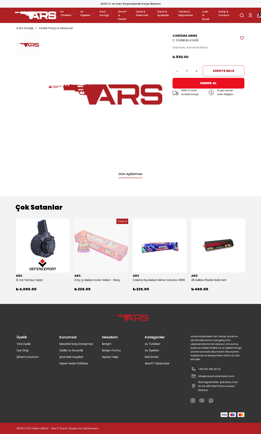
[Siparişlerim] (250, 15)
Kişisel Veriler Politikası (73, 363)
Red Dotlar (152, 357)
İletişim (106, 344)
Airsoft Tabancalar (157, 363)
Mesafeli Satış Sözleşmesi (76, 344)
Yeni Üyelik (24, 344)
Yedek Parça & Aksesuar (56, 28)
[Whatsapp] (211, 400)
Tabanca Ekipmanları (185, 13)
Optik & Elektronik (142, 13)
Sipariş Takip (110, 357)
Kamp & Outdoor (223, 13)
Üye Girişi (22, 350)
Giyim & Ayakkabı (163, 13)
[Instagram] (192, 400)
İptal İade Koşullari (71, 357)
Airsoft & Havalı (122, 15)
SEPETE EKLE (223, 71)
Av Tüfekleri (65, 13)
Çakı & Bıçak (205, 15)
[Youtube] (202, 400)
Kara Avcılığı (104, 13)
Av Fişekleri (85, 13)
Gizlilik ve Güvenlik (71, 350)
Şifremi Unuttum (28, 357)
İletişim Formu (111, 350)
